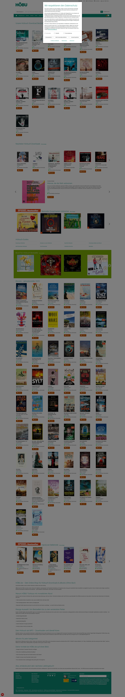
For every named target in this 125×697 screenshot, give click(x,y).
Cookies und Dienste (55, 40)
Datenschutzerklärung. (52, 29)
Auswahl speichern (75, 37)
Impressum (72, 40)
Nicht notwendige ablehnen (61, 37)
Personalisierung (68, 33)
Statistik (57, 33)
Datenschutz (64, 40)
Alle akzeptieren (48, 37)
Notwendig (48, 33)
